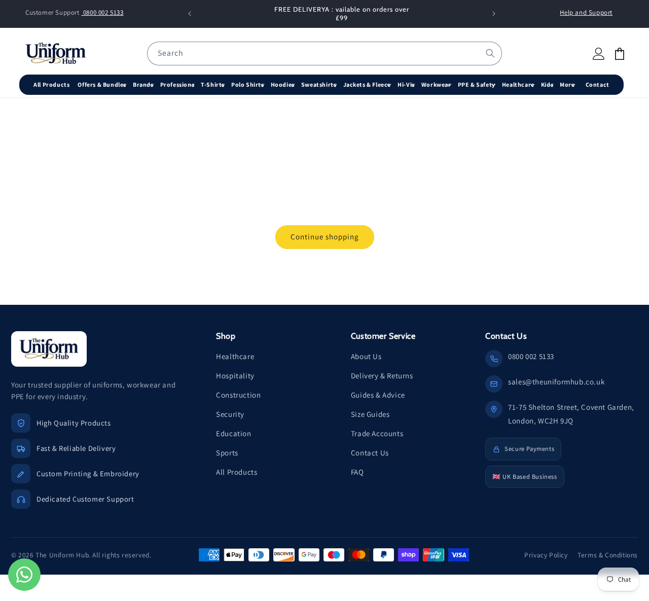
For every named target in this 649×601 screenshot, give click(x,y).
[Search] (490, 53)
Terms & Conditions (608, 554)
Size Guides (370, 414)
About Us (366, 356)
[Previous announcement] (189, 13)
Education (233, 433)
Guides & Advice (378, 395)
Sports (227, 452)
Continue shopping (325, 236)
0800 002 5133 (102, 12)
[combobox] (324, 53)
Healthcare (235, 356)
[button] (103, 85)
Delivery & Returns (382, 375)
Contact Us (370, 452)
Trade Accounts (377, 433)
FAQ (357, 472)
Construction (238, 395)
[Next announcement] (494, 13)
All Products (236, 472)
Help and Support (586, 12)
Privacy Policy (545, 554)
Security (230, 414)
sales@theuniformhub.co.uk (556, 381)
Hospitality (235, 375)
